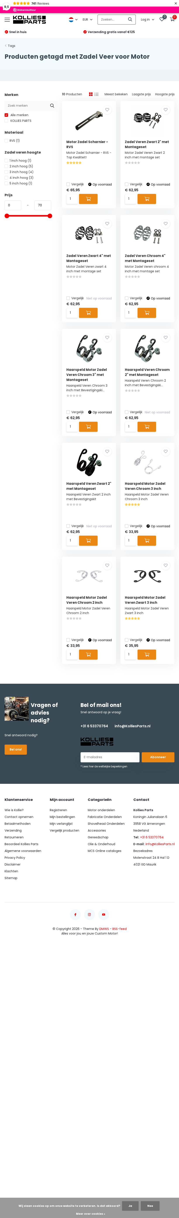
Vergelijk (77, 184)
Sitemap (11, 878)
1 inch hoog (20, 160)
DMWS (104, 929)
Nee (150, 1206)
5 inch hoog (21, 183)
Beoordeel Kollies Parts (21, 844)
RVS (15, 140)
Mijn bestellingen (62, 817)
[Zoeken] (130, 20)
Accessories (97, 830)
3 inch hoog (22, 172)
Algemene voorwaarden (23, 851)
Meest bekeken (116, 94)
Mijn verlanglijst (61, 823)
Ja (130, 1206)
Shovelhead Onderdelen (106, 823)
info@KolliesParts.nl (132, 726)
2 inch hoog (21, 166)
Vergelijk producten (64, 830)
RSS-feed (119, 929)
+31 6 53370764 (94, 726)
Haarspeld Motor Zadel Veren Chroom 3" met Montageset (86, 374)
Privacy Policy (15, 857)
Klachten (11, 871)
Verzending (13, 830)
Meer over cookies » (90, 1214)
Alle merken (19, 115)
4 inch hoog (22, 177)
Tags (11, 46)
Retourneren (14, 837)
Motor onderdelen (101, 810)
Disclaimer (13, 864)
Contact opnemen (19, 817)
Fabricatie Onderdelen (105, 817)
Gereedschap (98, 837)
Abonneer (158, 757)
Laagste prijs (141, 94)
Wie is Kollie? (14, 810)
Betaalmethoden (18, 823)
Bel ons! (16, 749)
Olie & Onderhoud (101, 844)
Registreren (58, 810)
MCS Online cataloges (104, 851)
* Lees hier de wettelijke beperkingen (104, 766)
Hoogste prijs (165, 94)
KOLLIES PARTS (20, 121)
